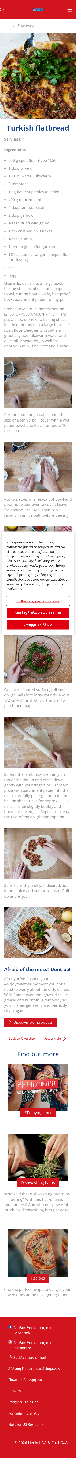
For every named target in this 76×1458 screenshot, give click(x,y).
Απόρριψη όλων (38, 624)
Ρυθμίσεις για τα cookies (38, 601)
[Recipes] (38, 1267)
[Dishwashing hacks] (38, 1177)
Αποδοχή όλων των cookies (38, 613)
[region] (38, 583)
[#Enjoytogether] (38, 1095)
